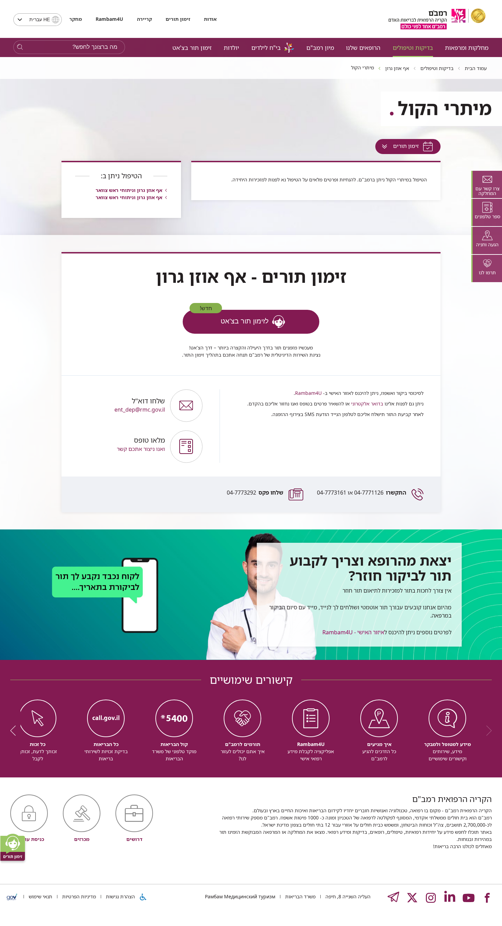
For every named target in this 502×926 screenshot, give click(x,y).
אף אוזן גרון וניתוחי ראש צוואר (129, 190)
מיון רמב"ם (320, 47)
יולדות (231, 47)
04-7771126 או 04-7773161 (361, 492)
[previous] (486, 730)
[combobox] (37, 20)
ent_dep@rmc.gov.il (139, 405)
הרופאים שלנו (363, 47)
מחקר (75, 19)
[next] (15, 730)
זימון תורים (178, 19)
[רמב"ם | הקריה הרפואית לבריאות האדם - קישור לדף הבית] (437, 19)
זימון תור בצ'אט (192, 47)
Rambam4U (308, 393)
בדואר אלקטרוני (366, 403)
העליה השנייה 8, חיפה (347, 896)
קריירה (144, 19)
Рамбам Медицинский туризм (240, 896)
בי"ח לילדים (266, 47)
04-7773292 (255, 492)
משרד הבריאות (300, 896)
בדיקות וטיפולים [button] (413, 47)
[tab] (486, 184)
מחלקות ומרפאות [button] (466, 47)
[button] (119, 446)
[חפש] (20, 47)
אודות (210, 19)
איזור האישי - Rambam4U (353, 632)
